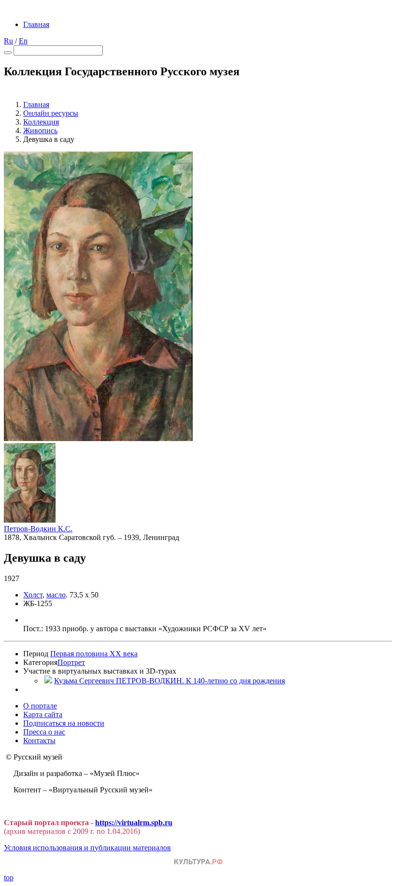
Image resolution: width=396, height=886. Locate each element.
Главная (36, 24)
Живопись (40, 130)
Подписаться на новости (63, 723)
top (9, 877)
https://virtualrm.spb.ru (133, 822)
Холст (32, 595)
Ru (8, 41)
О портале (40, 706)
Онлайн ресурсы (50, 113)
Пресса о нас (44, 732)
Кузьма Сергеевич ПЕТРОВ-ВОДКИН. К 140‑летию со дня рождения (169, 681)
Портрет (71, 662)
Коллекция (41, 122)
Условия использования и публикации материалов (87, 848)
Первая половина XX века (94, 654)
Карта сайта (42, 714)
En (23, 41)
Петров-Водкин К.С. (38, 529)
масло (56, 595)
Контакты (39, 740)
